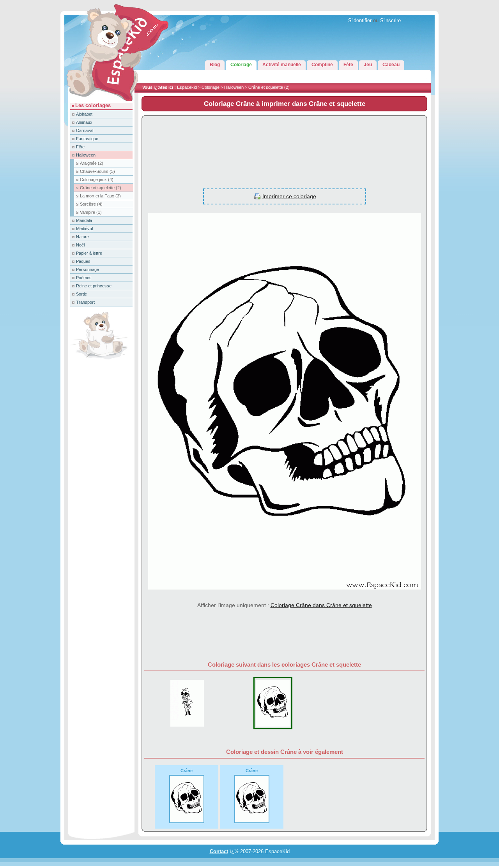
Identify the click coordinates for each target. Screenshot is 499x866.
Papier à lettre (89, 253)
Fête (80, 146)
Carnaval (84, 130)
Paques (83, 261)
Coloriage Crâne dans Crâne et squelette (321, 605)
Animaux (84, 122)
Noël (80, 245)
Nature (82, 236)
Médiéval (84, 228)
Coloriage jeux (96, 179)
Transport (85, 302)
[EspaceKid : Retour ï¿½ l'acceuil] (99, 101)
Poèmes (84, 277)
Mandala (84, 220)
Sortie (81, 294)
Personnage (87, 269)
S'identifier (360, 20)
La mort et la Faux (100, 196)
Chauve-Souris (97, 171)
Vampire (91, 212)
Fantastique (87, 138)
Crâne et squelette (269, 87)
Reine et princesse (93, 285)
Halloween (234, 87)
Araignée (91, 163)
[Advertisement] (284, 147)
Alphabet (84, 114)
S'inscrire (390, 20)
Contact (219, 851)
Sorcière (91, 204)
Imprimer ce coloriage (289, 196)
